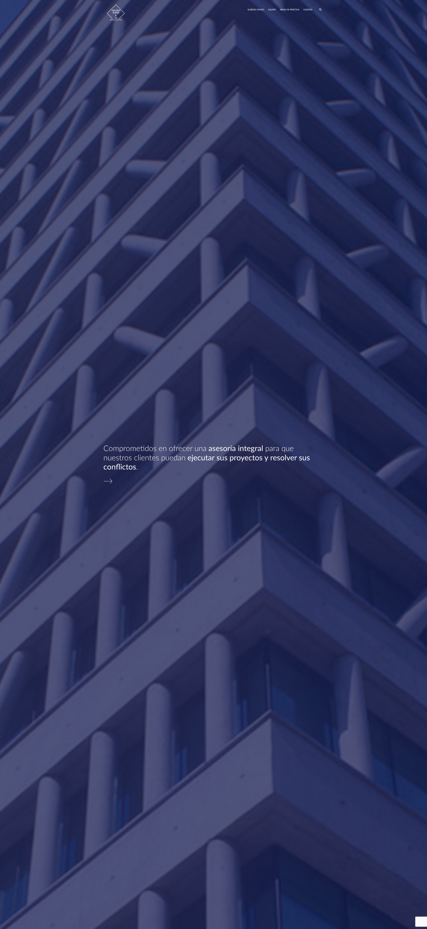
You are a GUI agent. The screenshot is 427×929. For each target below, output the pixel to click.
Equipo (272, 10)
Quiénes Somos (256, 10)
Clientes (307, 10)
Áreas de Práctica (289, 10)
